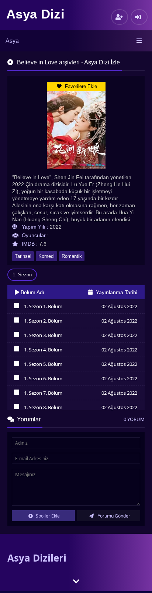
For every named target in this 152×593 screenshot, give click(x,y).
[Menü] (139, 41)
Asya (12, 41)
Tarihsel (23, 256)
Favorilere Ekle (80, 86)
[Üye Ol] (119, 17)
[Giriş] (139, 17)
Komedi (46, 256)
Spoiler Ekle (47, 516)
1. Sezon (22, 274)
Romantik (72, 256)
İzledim (16, 307)
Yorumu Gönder (113, 516)
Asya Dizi (35, 14)
